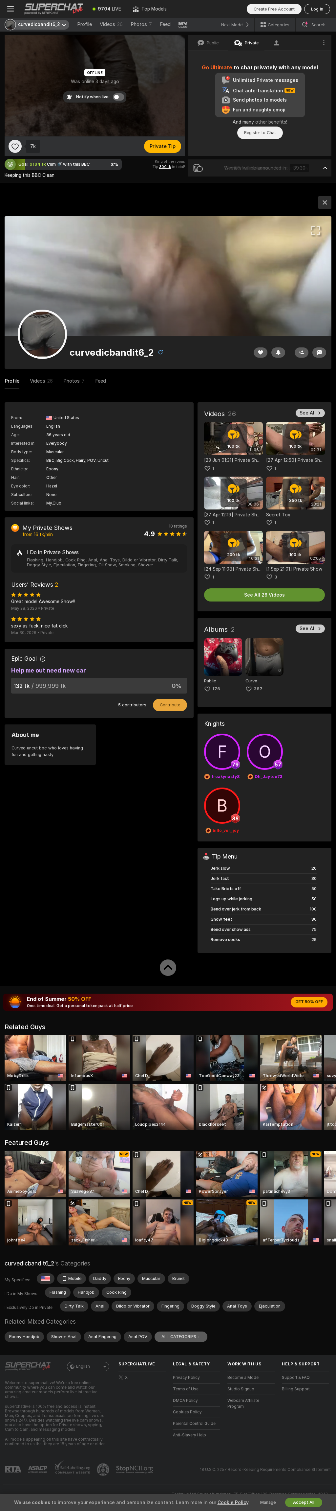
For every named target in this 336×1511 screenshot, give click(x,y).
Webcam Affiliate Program (243, 1403)
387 (258, 688)
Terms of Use (186, 1389)
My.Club (53, 503)
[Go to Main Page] (54, 9)
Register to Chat (260, 132)
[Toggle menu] (10, 9)
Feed (165, 24)
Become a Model (243, 1377)
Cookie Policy (233, 1502)
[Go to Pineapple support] (104, 1469)
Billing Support (296, 1389)
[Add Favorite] (15, 146)
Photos (141, 24)
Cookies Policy (187, 1412)
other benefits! (271, 122)
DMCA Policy (185, 1400)
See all (308, 412)
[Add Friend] (301, 352)
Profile (84, 24)
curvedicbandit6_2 (29, 1263)
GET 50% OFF (309, 1002)
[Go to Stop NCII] (135, 1470)
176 (216, 688)
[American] (45, 1278)
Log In (317, 9)
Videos (111, 24)
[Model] (324, 202)
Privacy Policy (186, 1377)
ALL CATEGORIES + (180, 1336)
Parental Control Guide (194, 1423)
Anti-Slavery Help (189, 1435)
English (83, 1366)
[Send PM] (319, 352)
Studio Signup (240, 1389)
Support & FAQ (296, 1377)
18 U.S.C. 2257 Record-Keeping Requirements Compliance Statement (265, 1469)
